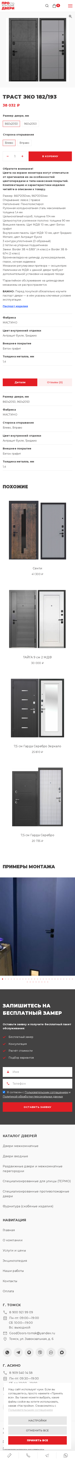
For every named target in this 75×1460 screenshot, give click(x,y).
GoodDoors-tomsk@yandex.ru (32, 1333)
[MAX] (61, 1352)
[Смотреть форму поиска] (47, 6)
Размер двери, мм (16, 115)
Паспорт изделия (15, 306)
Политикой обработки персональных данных (33, 1096)
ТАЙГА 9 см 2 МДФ (37, 657)
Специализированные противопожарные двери (36, 1194)
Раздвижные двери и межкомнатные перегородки (32, 1169)
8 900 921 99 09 (21, 1312)
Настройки (37, 1420)
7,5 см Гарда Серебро (37, 835)
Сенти (37, 568)
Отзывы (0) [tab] (55, 382)
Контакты (10, 1281)
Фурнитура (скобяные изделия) (28, 1206)
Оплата (8, 1291)
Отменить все (37, 1430)
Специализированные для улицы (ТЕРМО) (37, 1181)
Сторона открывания (18, 134)
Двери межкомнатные (20, 1146)
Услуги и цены (14, 1250)
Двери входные (15, 1156)
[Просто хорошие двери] (8, 6)
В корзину (50, 156)
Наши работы (13, 1271)
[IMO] (51, 1352)
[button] (37, 49)
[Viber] (40, 1352)
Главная (9, 1230)
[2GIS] (29, 1352)
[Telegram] (18, 1352)
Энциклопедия (15, 1261)
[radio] (11, 124)
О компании (13, 1240)
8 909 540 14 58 (21, 1373)
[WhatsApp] (7, 1352)
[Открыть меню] (70, 6)
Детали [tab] (20, 382)
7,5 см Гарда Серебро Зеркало (37, 746)
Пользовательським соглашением (30, 1410)
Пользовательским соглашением (46, 1092)
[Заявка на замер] (9, 1455)
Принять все (37, 1440)
